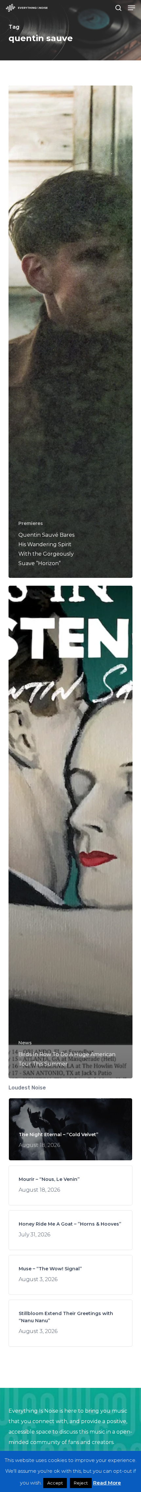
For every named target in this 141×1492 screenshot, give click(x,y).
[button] (131, 8)
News (25, 1043)
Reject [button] (81, 1482)
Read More (107, 1483)
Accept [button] (55, 1482)
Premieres (30, 523)
